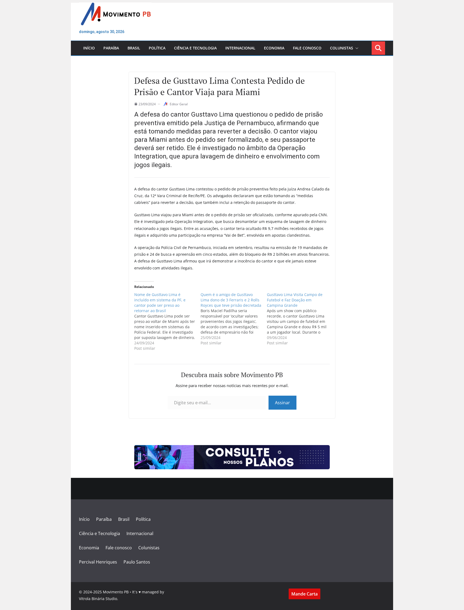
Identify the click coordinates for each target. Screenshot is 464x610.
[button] (355, 48)
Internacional (240, 47)
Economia (274, 47)
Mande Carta (304, 594)
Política (157, 47)
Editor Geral (179, 104)
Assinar (282, 403)
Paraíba (111, 47)
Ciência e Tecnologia (195, 47)
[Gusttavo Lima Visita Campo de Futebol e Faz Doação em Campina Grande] (300, 319)
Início (89, 47)
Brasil (134, 47)
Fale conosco (307, 47)
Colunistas (341, 47)
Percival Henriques (98, 562)
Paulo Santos (137, 562)
